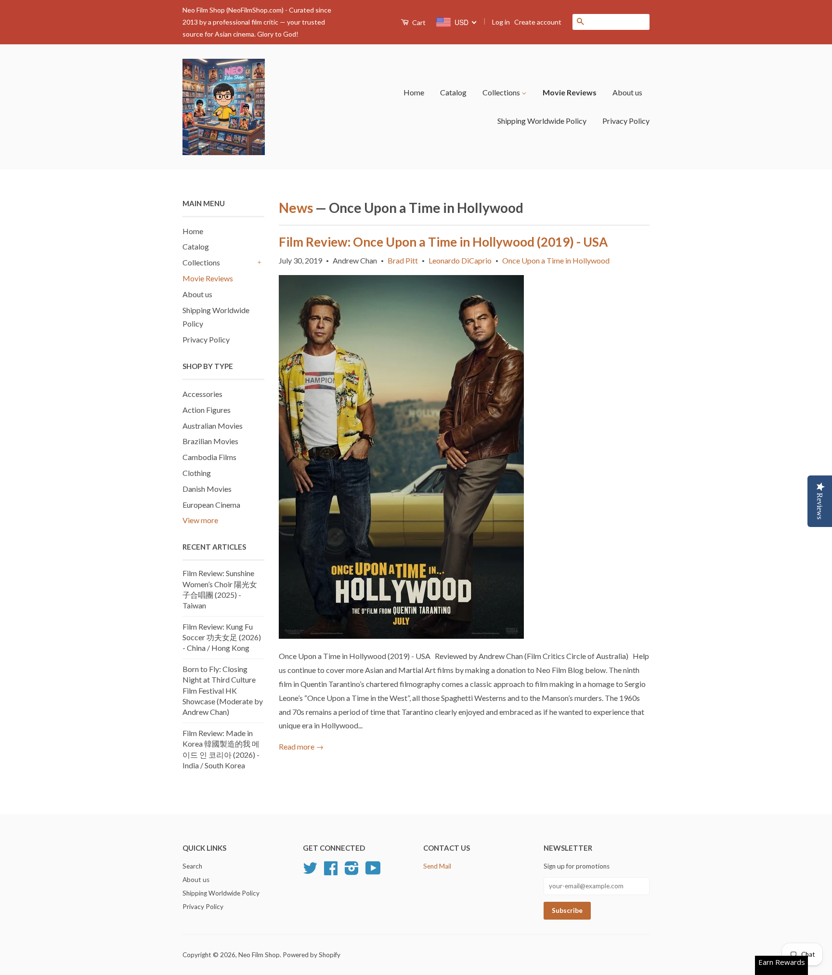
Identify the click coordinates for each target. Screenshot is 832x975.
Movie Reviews (570, 92)
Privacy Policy (626, 120)
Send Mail (437, 866)
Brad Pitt (403, 260)
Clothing (196, 472)
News (296, 207)
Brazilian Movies (210, 441)
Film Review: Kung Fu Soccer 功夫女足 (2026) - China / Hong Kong (221, 637)
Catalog (453, 92)
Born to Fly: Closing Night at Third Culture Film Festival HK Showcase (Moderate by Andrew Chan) (222, 690)
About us (627, 92)
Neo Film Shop (259, 955)
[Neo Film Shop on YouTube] (373, 871)
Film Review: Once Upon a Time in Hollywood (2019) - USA (443, 242)
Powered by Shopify (311, 955)
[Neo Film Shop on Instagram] (351, 871)
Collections (501, 92)
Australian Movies (212, 425)
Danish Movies (207, 488)
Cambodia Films (209, 456)
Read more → (301, 746)
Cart (418, 22)
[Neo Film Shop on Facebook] (331, 871)
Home (413, 92)
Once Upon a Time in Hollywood (556, 260)
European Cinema (211, 504)
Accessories (202, 393)
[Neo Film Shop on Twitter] (310, 871)
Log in (501, 22)
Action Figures (206, 409)
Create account (537, 22)
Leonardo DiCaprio (460, 260)
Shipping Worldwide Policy (541, 120)
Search (192, 866)
